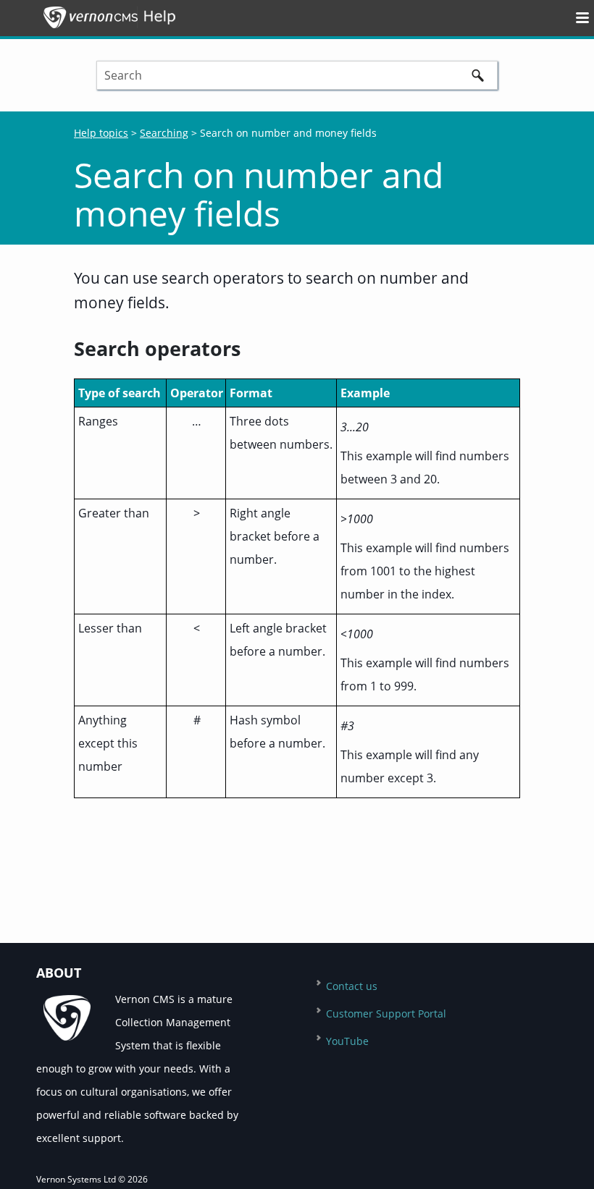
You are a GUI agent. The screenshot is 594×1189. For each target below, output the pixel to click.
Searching (164, 133)
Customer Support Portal (386, 1013)
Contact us (351, 986)
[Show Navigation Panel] (572, 17)
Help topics (101, 133)
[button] (477, 75)
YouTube (347, 1041)
